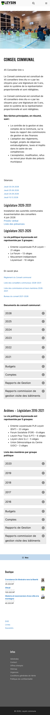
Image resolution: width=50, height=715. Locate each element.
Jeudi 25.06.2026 (11, 190)
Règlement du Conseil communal (17, 277)
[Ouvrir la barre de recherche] (33, 3)
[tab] (25, 313)
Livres (7, 625)
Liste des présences (14, 224)
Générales (14, 659)
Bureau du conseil (11, 296)
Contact (13, 662)
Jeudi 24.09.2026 (11, 194)
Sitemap (13, 669)
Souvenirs (9, 628)
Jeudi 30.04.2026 (11, 187)
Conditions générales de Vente (23, 675)
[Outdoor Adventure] (8, 3)
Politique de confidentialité (21, 679)
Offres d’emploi (16, 665)
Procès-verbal (11, 221)
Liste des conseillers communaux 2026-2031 (22, 283)
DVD (7, 621)
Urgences (14, 672)
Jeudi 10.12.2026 (11, 197)
